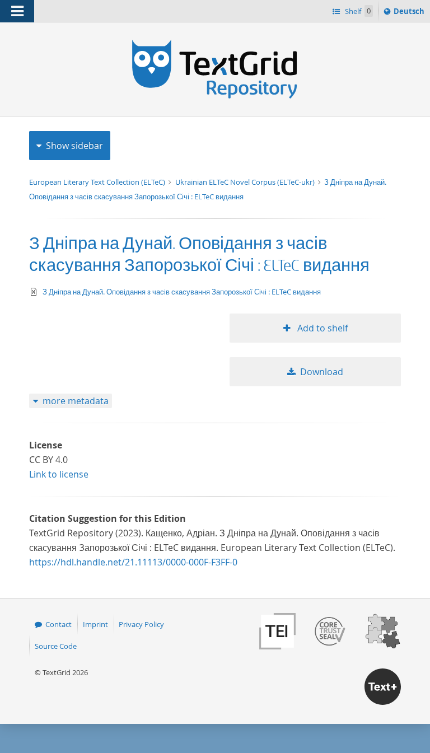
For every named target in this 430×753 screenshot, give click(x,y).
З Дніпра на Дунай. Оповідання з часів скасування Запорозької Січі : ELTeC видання (182, 292)
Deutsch (410, 14)
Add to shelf (321, 328)
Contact (58, 624)
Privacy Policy (141, 624)
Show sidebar (74, 145)
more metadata (76, 401)
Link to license (58, 474)
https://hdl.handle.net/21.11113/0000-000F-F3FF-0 (133, 562)
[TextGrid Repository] (215, 44)
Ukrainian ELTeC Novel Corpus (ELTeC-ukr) (245, 182)
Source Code (56, 646)
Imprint (95, 624)
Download (321, 372)
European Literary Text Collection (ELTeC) (98, 182)
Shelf (357, 11)
